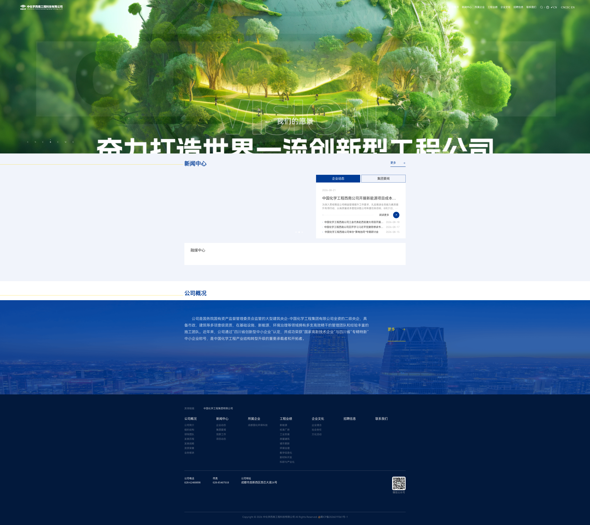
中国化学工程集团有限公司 (218, 408)
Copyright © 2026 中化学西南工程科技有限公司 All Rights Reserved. (280, 516)
